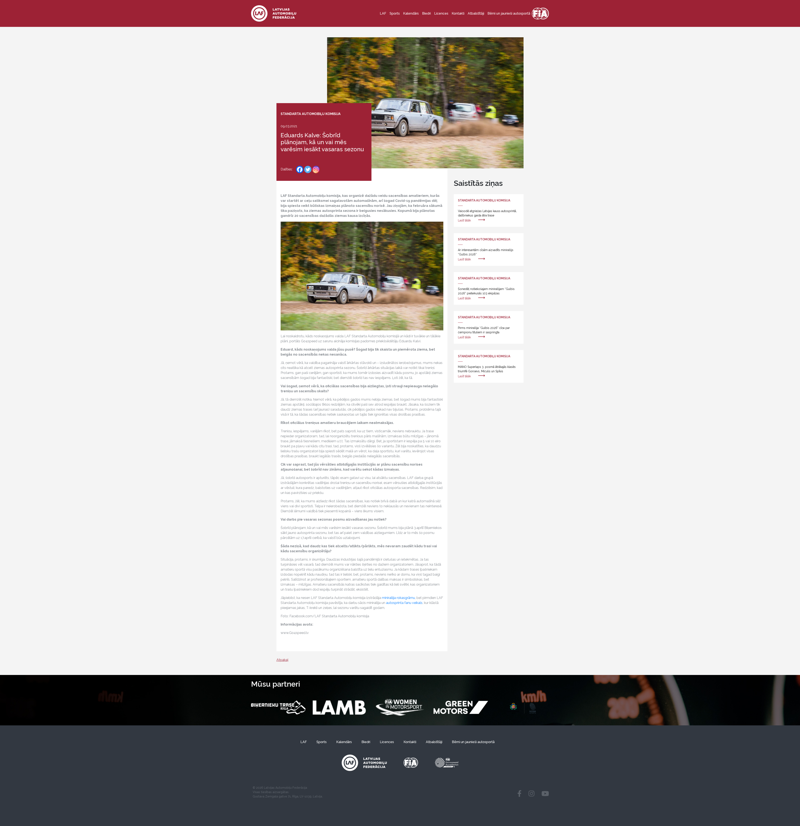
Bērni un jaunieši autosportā (509, 13)
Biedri (426, 13)
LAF (383, 13)
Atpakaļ (282, 660)
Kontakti (458, 13)
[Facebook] (299, 169)
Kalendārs (411, 13)
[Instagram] (316, 169)
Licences (441, 13)
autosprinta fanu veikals (404, 603)
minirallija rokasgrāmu (398, 598)
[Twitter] (307, 169)
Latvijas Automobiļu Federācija (285, 787)
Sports (395, 13)
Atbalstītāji (476, 13)
